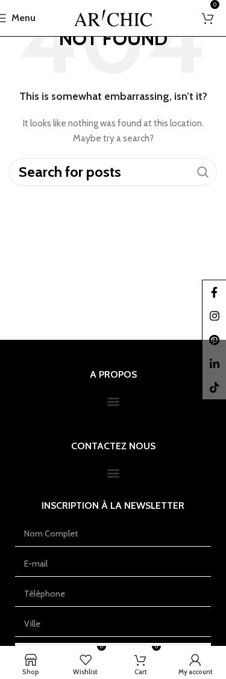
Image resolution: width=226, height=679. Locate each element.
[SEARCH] (203, 172)
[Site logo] (113, 16)
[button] (113, 401)
